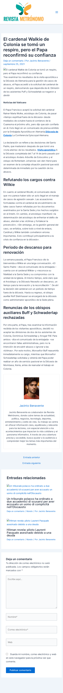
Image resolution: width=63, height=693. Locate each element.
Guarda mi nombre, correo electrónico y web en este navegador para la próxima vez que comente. (31, 658)
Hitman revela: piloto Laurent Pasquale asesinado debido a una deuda (29, 532)
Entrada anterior (31, 457)
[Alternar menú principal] (57, 12)
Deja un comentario (13, 60)
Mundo (29, 511)
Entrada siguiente (31, 463)
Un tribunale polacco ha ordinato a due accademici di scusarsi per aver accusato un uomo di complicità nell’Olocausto (30, 503)
